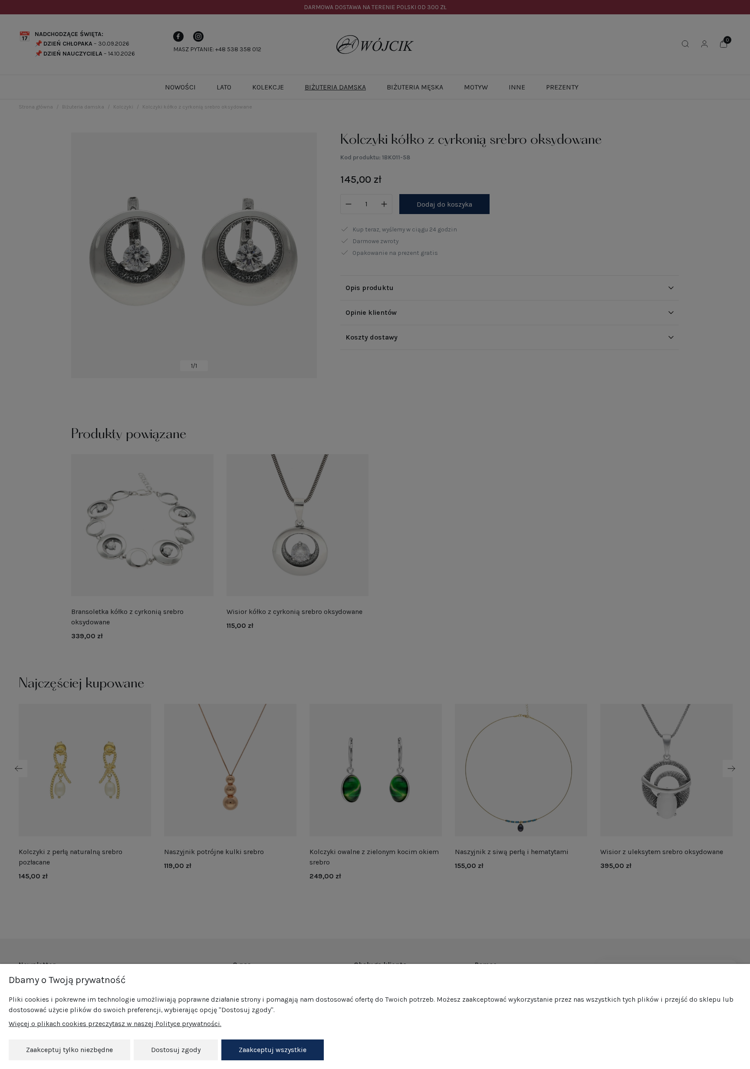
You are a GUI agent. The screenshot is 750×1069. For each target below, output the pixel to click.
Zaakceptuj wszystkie (272, 1050)
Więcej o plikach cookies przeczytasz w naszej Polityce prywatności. (115, 1024)
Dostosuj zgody (176, 1050)
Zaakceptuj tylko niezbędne (69, 1050)
